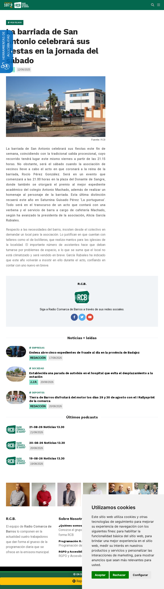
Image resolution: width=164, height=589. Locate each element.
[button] (152, 5)
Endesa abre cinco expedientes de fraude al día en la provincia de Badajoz (84, 352)
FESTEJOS (16, 22)
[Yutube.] (89, 317)
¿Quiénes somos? (71, 525)
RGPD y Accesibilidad (73, 551)
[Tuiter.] (82, 317)
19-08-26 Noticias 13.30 (47, 458)
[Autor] (82, 297)
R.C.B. (82, 284)
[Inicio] (21, 5)
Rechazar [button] (119, 575)
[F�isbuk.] (74, 317)
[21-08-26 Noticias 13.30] (16, 429)
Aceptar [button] (100, 575)
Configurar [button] (140, 575)
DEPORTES (37, 392)
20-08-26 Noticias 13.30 (47, 443)
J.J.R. (33, 382)
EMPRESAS (37, 348)
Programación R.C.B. (73, 541)
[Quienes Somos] (18, 494)
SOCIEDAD (37, 368)
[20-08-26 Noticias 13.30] (16, 445)
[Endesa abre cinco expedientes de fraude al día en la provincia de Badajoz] (16, 351)
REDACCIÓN (38, 357)
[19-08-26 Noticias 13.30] (16, 461)
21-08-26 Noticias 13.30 (46, 427)
